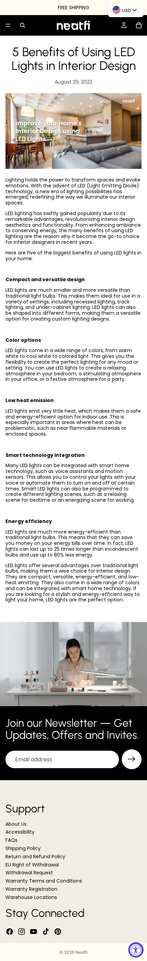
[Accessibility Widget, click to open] (136, 950)
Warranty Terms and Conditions (43, 880)
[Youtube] (33, 931)
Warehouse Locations (31, 897)
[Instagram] (21, 931)
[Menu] (8, 25)
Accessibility (20, 832)
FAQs (11, 840)
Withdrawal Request (29, 873)
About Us (16, 824)
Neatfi (82, 952)
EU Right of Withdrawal (32, 864)
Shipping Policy (23, 848)
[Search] (22, 25)
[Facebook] (9, 931)
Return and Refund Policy (35, 856)
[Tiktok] (46, 931)
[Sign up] (132, 759)
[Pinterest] (58, 931)
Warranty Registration (31, 889)
